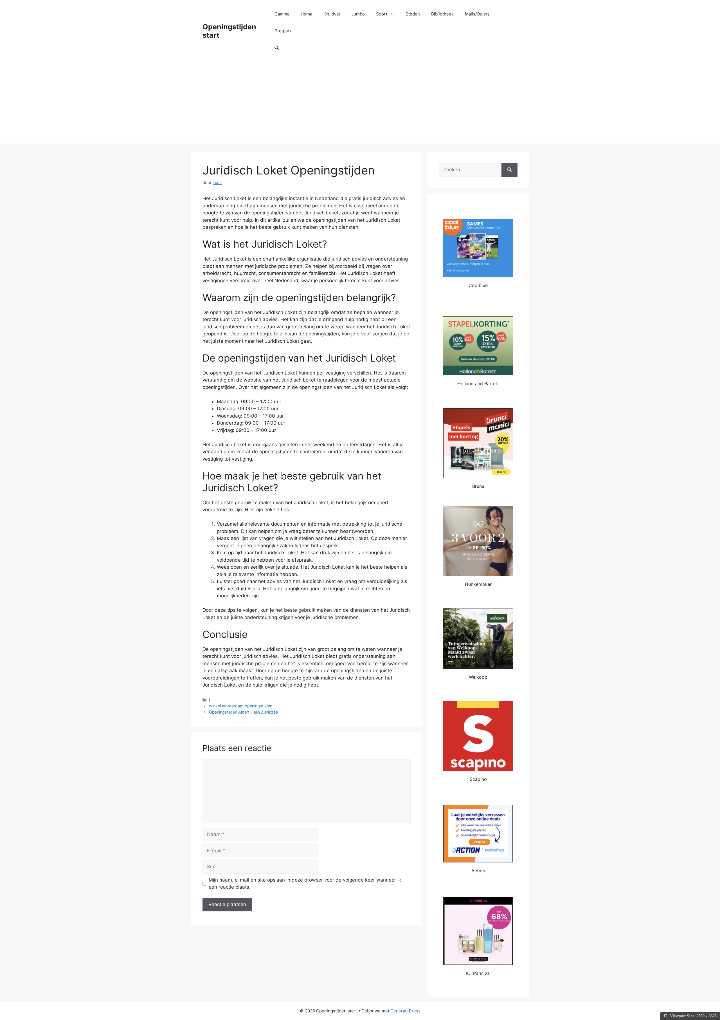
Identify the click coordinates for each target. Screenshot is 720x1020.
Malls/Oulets (477, 14)
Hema (306, 14)
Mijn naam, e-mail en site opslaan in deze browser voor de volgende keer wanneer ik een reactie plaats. (305, 883)
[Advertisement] (360, 104)
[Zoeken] (509, 170)
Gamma (281, 14)
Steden (413, 14)
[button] (276, 47)
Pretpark (283, 30)
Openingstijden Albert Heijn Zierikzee (243, 712)
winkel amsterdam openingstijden (240, 705)
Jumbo (358, 14)
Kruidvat (331, 14)
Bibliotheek (442, 14)
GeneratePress (405, 1011)
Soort (381, 14)
